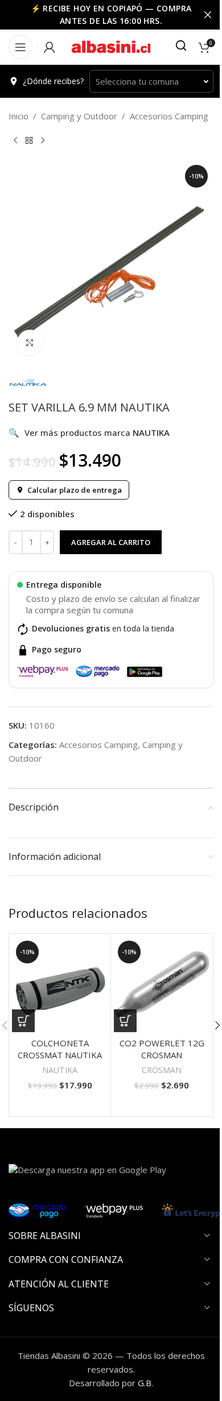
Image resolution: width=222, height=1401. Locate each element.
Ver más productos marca (89, 432)
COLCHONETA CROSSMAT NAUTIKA (60, 1049)
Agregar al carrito (110, 542)
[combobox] (151, 81)
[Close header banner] (208, 15)
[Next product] (43, 141)
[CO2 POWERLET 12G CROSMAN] (161, 984)
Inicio (18, 116)
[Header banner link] (111, 15)
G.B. (145, 1382)
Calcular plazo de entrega (74, 490)
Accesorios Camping (169, 116)
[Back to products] (29, 141)
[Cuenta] (49, 47)
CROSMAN (162, 1070)
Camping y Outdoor (79, 116)
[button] (23, 1020)
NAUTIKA (59, 1070)
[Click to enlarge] (30, 342)
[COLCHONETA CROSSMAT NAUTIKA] (60, 984)
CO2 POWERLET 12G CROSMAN (162, 1049)
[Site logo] (111, 46)
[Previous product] (15, 141)
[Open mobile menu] (20, 47)
